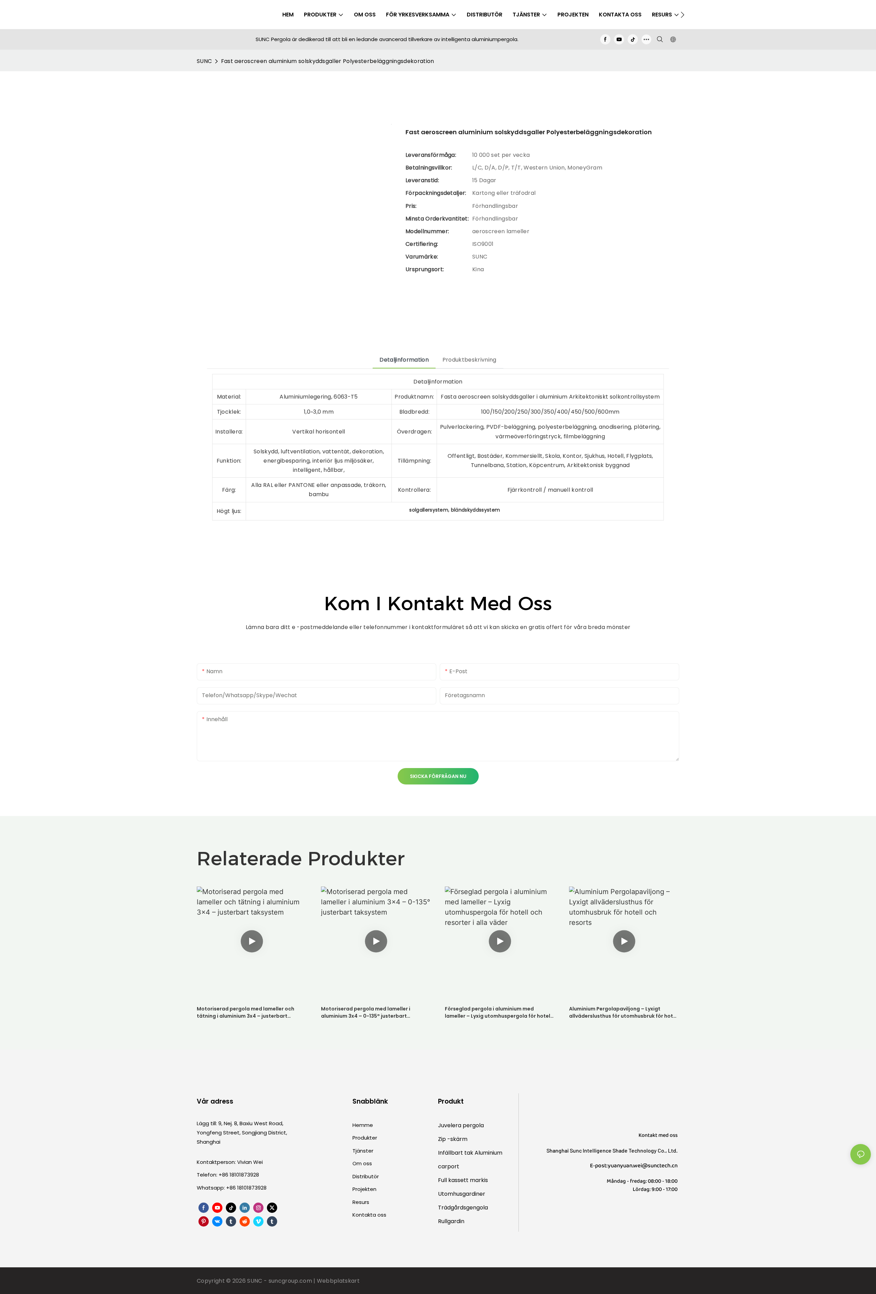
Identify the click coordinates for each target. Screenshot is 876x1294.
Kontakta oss (369, 1214)
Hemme (362, 1125)
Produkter (364, 1137)
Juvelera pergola (461, 1125)
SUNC (204, 61)
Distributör (365, 1176)
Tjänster (362, 1150)
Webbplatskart (338, 1281)
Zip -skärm (452, 1139)
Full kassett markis (463, 1180)
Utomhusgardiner (461, 1194)
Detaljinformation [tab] (403, 360)
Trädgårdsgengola (463, 1207)
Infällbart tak (456, 1153)
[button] (682, 15)
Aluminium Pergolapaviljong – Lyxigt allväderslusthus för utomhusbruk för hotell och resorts (624, 1012)
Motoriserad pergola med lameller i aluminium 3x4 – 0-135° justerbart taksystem (365, 1012)
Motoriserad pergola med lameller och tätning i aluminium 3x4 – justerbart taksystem (245, 1012)
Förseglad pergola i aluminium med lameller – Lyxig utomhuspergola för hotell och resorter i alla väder (498, 1012)
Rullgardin (451, 1221)
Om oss (362, 1163)
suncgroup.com (291, 1281)
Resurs (360, 1202)
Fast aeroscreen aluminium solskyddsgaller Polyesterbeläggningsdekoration (327, 61)
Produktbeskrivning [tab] (469, 360)
